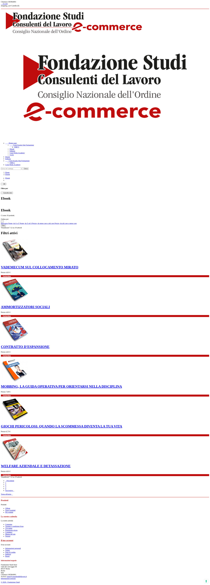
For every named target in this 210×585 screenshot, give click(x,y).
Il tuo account (7, 540)
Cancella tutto (7, 193)
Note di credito (10, 552)
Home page (11, 143)
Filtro (3, 225)
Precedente (9, 481)
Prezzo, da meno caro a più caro (43, 223)
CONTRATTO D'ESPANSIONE (25, 347)
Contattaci (8, 532)
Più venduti (9, 512)
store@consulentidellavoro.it (17, 576)
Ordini (7, 550)
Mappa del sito (10, 534)
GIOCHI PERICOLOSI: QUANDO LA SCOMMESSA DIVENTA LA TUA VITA (61, 426)
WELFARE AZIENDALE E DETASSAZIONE (36, 466)
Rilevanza (4, 223)
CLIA (12, 155)
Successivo (9, 490)
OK (3, 184)
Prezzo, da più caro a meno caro (66, 223)
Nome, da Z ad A (26, 223)
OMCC (16, 147)
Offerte (7, 508)
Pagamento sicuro (11, 530)
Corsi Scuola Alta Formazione (22, 145)
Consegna (8, 524)
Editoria (12, 151)
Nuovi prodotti (10, 510)
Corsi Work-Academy (17, 153)
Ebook (12, 149)
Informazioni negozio (8, 578)
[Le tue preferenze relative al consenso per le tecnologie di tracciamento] (206, 581)
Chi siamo (8, 528)
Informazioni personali (13, 548)
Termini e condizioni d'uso (14, 526)
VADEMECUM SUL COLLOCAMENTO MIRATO (39, 267)
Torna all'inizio (7, 494)
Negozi (7, 536)
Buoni (7, 556)
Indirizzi (8, 554)
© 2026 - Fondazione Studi (10, 582)
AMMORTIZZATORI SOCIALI (25, 307)
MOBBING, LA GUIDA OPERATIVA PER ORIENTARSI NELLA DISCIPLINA (61, 386)
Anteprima (6, 276)
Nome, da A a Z (14, 223)
